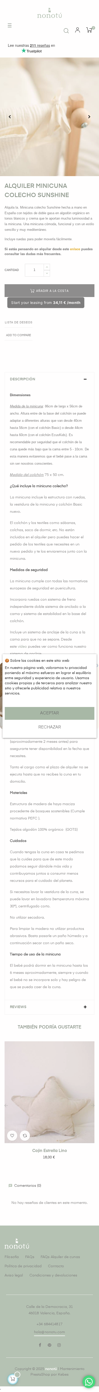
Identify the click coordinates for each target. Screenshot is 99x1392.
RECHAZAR (49, 727)
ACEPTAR (49, 713)
